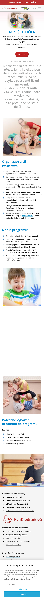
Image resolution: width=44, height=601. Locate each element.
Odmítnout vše (22, 589)
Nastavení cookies (10, 584)
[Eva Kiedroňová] (15, 8)
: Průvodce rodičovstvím (18, 501)
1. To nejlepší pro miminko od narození (18, 531)
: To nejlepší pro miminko (18, 507)
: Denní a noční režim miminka (20, 511)
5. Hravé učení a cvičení (13, 545)
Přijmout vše (22, 594)
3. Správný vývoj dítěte (13, 538)
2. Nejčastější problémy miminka (16, 535)
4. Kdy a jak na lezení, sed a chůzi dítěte (18, 541)
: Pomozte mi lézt (17, 504)
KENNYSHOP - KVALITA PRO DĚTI (23, 2)
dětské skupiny (28, 216)
